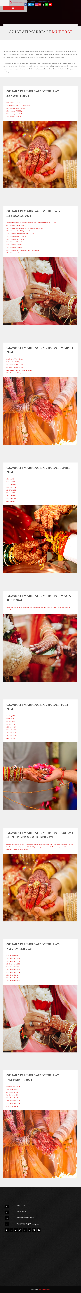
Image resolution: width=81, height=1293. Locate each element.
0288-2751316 (32, 1)
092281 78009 (21, 1211)
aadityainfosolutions (45, 1289)
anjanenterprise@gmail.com (44, 1)
